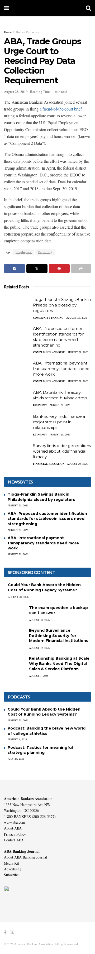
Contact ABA (14, 839)
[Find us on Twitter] (12, 932)
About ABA (13, 828)
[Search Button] (88, 8)
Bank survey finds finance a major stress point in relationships (59, 422)
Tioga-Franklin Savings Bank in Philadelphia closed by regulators (62, 305)
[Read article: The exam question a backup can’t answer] (14, 612)
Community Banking (48, 317)
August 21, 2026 (76, 317)
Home (8, 32)
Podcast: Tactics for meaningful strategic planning (40, 750)
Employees (24, 252)
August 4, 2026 (17, 739)
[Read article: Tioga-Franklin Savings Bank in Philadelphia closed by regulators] (17, 306)
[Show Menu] (6, 8)
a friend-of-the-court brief (61, 109)
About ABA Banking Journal (25, 857)
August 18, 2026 (39, 620)
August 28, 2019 (16, 91)
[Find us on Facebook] (5, 932)
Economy (40, 405)
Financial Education (48, 464)
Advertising (12, 868)
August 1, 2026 (38, 676)
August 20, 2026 (77, 464)
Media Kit (11, 863)
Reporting (45, 252)
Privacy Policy (15, 834)
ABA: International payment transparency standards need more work (61, 369)
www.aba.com (14, 822)
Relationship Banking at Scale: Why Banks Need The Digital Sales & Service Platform (60, 663)
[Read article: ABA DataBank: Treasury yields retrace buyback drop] (17, 399)
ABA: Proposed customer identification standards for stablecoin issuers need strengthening (47, 518)
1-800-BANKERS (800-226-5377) (30, 816)
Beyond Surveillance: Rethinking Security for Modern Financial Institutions (58, 635)
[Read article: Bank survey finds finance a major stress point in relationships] (17, 423)
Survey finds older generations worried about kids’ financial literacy (62, 451)
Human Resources (27, 32)
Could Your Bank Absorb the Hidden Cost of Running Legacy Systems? (44, 587)
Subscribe (11, 874)
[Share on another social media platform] (81, 268)
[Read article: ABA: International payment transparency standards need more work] (17, 369)
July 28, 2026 (16, 758)
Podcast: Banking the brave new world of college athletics (47, 731)
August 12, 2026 (39, 648)
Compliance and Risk (49, 352)
